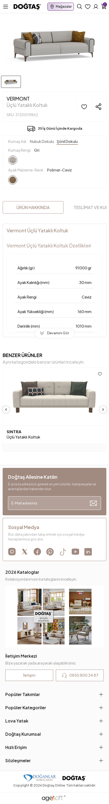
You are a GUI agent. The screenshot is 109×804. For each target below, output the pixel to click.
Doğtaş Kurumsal (23, 734)
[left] (6, 409)
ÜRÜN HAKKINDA (33, 207)
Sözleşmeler (18, 760)
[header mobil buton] (27, 6)
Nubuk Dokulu (42, 141)
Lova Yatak (16, 721)
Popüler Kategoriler (25, 707)
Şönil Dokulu (67, 141)
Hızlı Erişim (16, 747)
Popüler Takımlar (22, 694)
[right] (103, 409)
